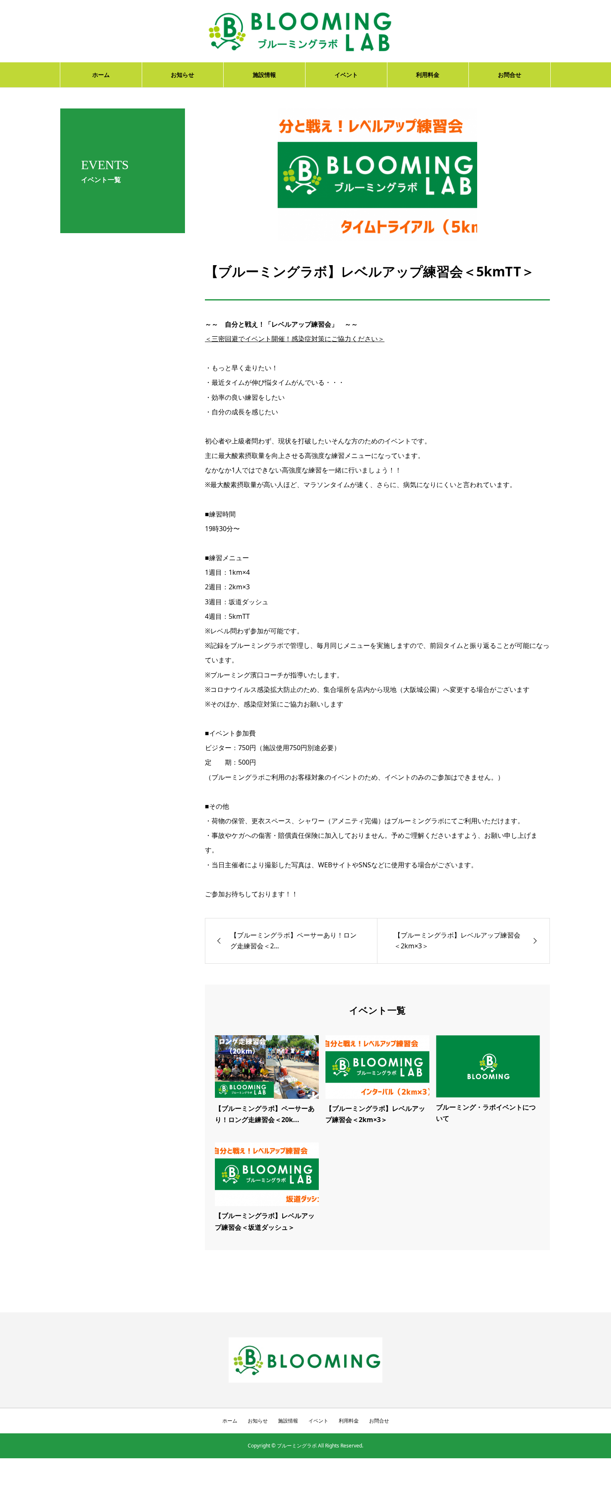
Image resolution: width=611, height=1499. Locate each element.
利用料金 (427, 75)
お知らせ (182, 75)
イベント (346, 75)
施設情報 (264, 75)
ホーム (101, 75)
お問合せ (509, 75)
